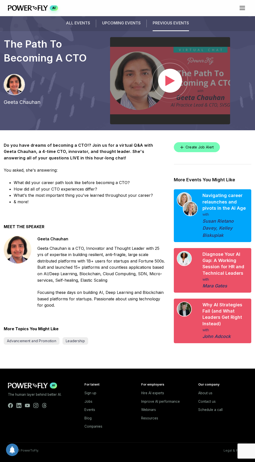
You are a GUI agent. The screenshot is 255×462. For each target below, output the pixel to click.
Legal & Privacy (235, 450)
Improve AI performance (160, 401)
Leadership (75, 341)
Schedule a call (210, 410)
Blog (88, 418)
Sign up (90, 393)
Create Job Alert (200, 147)
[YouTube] (27, 405)
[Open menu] (242, 8)
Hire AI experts (152, 393)
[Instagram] (35, 405)
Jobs (88, 401)
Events (89, 410)
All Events (78, 22)
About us (205, 393)
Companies (93, 426)
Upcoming (121, 22)
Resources (149, 418)
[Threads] (44, 405)
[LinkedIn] (18, 405)
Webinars (148, 410)
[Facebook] (10, 405)
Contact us (207, 401)
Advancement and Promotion (31, 341)
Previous (171, 22)
